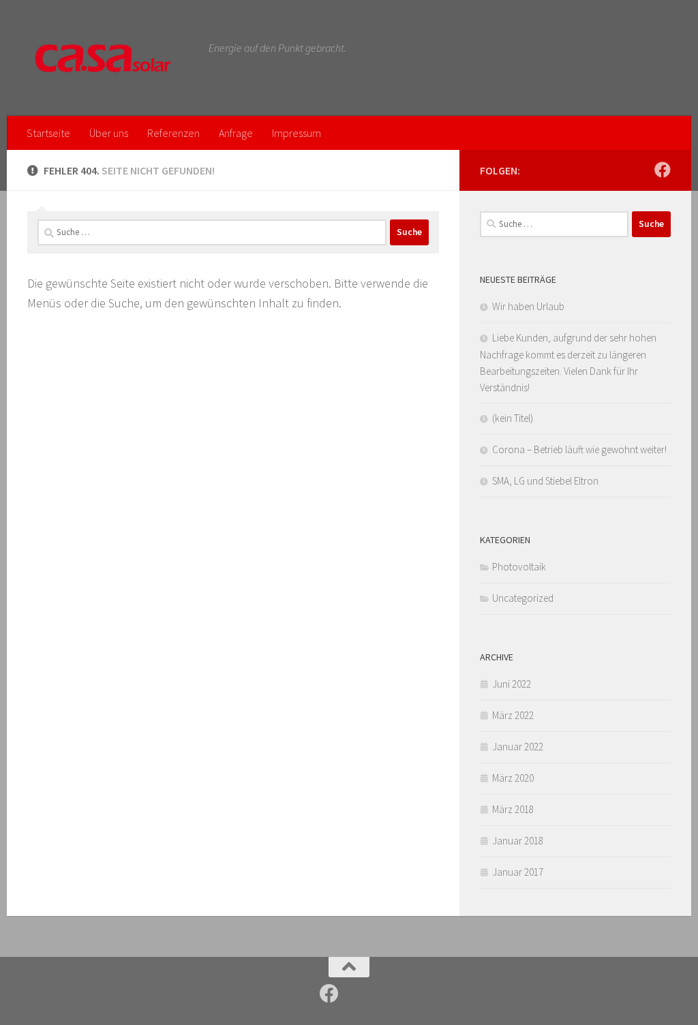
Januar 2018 (517, 840)
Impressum (296, 133)
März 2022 (513, 715)
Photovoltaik (519, 566)
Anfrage (236, 133)
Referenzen (173, 133)
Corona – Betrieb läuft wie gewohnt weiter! (579, 449)
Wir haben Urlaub (528, 306)
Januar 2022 (517, 746)
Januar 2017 (517, 872)
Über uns (108, 133)
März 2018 (513, 809)
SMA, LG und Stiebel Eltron (545, 480)
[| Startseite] (111, 58)
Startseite (48, 133)
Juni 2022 (511, 683)
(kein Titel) (512, 418)
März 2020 (513, 777)
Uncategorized (522, 598)
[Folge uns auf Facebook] (662, 170)
